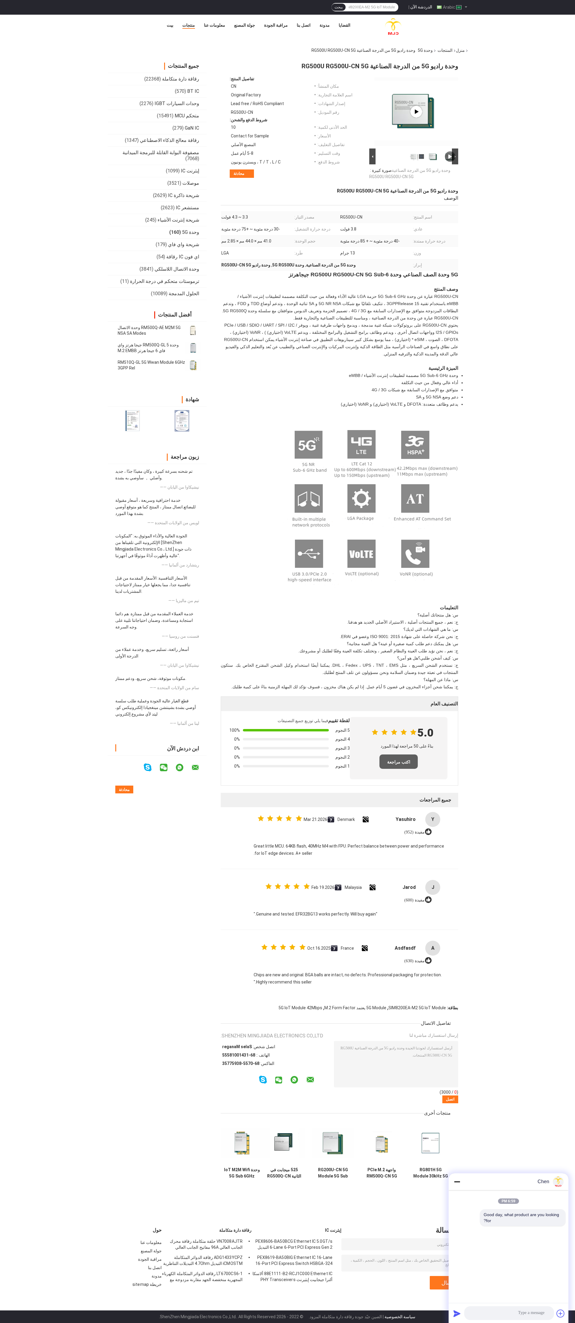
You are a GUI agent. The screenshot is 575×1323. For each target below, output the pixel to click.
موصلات (190, 183)
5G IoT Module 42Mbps (300, 1007)
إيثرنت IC (190, 171)
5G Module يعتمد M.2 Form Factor (355, 1007)
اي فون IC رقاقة (182, 257)
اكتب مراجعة (398, 762)
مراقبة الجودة (276, 25)
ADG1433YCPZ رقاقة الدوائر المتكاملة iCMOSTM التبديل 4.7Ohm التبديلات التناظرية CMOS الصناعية (203, 1261)
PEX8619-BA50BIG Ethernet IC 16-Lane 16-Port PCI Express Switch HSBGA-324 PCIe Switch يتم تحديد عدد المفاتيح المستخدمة (293, 1261)
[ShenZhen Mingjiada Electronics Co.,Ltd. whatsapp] (183, 767)
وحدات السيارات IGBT (177, 103)
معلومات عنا (214, 25)
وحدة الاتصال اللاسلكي (177, 269)
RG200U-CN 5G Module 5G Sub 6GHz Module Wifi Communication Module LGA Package (333, 1173)
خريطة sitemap (147, 1284)
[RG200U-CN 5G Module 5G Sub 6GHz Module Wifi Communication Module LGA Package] (333, 1143)
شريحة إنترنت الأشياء (178, 220)
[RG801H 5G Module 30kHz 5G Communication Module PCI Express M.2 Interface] (430, 1143)
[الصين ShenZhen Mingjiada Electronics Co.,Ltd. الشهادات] (132, 420)
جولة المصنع (244, 25)
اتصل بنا (304, 25)
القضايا (344, 25)
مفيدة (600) (414, 900)
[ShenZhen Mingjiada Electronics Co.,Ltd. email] (199, 767)
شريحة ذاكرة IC (183, 195)
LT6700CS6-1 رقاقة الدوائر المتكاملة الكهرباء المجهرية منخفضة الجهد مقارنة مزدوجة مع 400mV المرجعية (202, 1277)
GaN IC (192, 128)
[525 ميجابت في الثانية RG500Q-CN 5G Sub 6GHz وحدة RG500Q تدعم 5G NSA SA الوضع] (284, 1143)
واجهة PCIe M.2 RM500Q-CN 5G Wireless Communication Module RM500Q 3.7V (382, 1173)
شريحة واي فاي (183, 244)
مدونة (325, 25)
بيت (170, 25)
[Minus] (457, 1181)
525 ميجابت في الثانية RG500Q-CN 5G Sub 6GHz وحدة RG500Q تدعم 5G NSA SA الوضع (284, 1173)
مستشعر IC (187, 207)
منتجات (188, 25)
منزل (460, 50)
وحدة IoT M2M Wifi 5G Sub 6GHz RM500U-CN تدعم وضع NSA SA (242, 1173)
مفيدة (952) (414, 832)
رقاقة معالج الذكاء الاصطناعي (169, 140)
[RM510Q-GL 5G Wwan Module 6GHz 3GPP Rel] (193, 365)
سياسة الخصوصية (400, 1316)
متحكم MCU (187, 116)
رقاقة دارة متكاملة (180, 79)
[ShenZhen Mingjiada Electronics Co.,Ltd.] (393, 27)
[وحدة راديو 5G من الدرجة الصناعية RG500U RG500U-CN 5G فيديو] (416, 111)
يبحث (339, 7)
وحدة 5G (425, 50)
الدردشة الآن (421, 6)
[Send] (457, 1313)
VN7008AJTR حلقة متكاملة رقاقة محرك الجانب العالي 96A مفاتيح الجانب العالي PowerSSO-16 (206, 1245)
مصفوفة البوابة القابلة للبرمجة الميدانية (160, 152)
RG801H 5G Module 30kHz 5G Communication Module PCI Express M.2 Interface (430, 1173)
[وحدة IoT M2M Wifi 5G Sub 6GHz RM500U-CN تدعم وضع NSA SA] (242, 1143)
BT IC (193, 91)
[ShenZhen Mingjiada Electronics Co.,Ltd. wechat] (167, 767)
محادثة (239, 173)
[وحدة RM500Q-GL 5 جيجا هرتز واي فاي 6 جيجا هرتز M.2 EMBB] (193, 348)
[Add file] (560, 1313)
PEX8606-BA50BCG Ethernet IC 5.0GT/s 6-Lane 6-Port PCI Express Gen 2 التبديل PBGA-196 (293, 1245)
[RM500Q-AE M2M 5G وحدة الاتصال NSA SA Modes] (193, 330)
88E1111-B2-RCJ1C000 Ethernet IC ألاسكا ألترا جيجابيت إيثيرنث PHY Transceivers (292, 1276)
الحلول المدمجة (184, 293)
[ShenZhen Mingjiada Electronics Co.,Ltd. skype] (151, 767)
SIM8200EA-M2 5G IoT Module (417, 1007)
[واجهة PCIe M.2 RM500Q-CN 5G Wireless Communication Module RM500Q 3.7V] (382, 1143)
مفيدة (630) (414, 961)
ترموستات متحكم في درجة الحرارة (164, 281)
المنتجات (445, 50)
